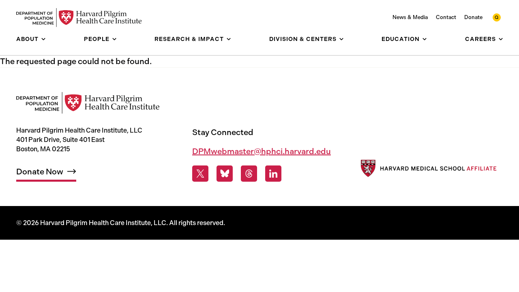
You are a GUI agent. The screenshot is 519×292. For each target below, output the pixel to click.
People (96, 39)
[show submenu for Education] (424, 39)
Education (401, 39)
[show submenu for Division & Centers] (341, 39)
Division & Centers (303, 39)
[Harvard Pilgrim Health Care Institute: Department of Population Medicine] (83, 17)
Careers (480, 39)
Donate (473, 17)
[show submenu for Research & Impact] (229, 39)
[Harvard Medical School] (428, 170)
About (27, 39)
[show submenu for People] (114, 39)
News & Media (410, 17)
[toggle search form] (497, 17)
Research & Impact (189, 39)
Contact (446, 17)
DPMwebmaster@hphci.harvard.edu (261, 151)
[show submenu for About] (43, 39)
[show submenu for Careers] (501, 39)
